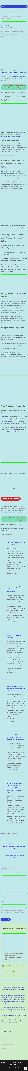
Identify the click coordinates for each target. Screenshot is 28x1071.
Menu (2, 6)
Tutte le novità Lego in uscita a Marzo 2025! (16, 544)
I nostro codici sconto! (6, 1044)
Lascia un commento (7, 27)
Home (3, 14)
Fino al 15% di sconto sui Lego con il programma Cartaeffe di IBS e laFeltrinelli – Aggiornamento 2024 (15, 788)
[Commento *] (14, 893)
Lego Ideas (14, 833)
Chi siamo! (3, 1037)
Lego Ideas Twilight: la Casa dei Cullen (13, 72)
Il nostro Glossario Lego (7, 1041)
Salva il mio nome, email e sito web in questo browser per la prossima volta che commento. (12, 912)
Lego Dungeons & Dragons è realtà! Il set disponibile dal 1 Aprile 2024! (16, 688)
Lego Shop (15, 432)
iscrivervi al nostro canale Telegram (11, 513)
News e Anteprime (12, 14)
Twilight (6, 303)
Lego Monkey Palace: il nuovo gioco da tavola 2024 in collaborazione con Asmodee (15, 737)
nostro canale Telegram (18, 76)
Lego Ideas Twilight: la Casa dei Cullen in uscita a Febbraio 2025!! (15, 589)
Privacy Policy (4, 1048)
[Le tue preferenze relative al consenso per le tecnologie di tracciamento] (25, 1068)
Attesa (25, 1062)
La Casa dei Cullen (6, 171)
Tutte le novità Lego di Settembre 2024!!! (14, 637)
